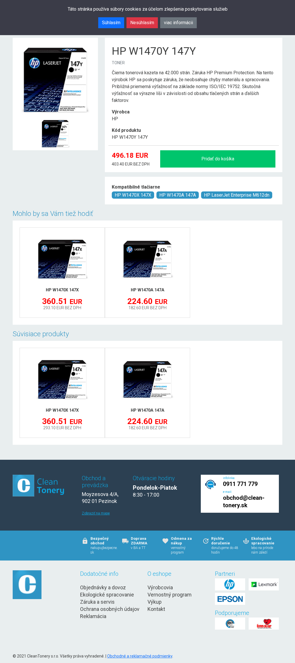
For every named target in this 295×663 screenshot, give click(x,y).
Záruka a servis (97, 602)
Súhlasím (111, 22)
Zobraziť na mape (96, 513)
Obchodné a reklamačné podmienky (139, 656)
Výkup (155, 602)
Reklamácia (93, 616)
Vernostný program (170, 595)
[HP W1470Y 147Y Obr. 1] (55, 120)
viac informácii (178, 22)
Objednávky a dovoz (103, 587)
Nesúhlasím (142, 22)
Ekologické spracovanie (107, 595)
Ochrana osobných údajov (109, 609)
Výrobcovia (160, 587)
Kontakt (156, 609)
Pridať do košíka (217, 159)
